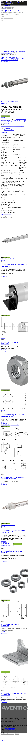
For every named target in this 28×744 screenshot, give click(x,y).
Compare (3, 117)
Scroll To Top (3, 740)
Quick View (4, 276)
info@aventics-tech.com (11, 729)
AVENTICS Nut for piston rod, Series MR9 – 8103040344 (13, 415)
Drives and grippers (9, 51)
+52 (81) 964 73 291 (10, 728)
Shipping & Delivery (9, 130)
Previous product (5, 55)
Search (16, 733)
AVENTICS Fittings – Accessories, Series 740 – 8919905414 (12, 478)
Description (7, 128)
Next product (4, 62)
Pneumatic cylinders (6, 120)
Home (2, 51)
